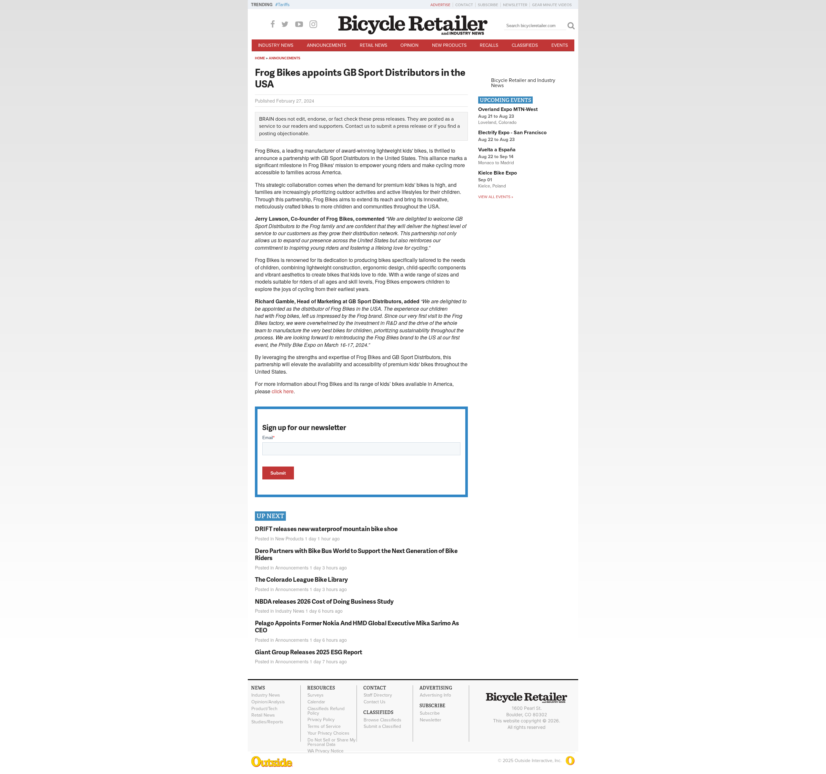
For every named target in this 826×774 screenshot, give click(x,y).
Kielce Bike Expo (497, 173)
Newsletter (515, 5)
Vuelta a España (497, 149)
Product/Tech (264, 708)
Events (559, 45)
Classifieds (525, 45)
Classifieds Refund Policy (326, 711)
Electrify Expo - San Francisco (512, 132)
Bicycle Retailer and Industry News (523, 83)
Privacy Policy (321, 719)
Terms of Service (324, 726)
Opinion (409, 45)
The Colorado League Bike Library (301, 579)
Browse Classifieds (382, 719)
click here (283, 391)
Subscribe (488, 5)
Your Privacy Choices (328, 733)
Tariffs (284, 4)
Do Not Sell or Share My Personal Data (331, 742)
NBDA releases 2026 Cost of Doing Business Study (324, 601)
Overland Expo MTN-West (508, 109)
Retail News (373, 45)
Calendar (316, 701)
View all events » (495, 197)
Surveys (315, 695)
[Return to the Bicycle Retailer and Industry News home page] (413, 33)
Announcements (326, 45)
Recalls (489, 45)
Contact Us (375, 701)
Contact (464, 5)
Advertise (440, 5)
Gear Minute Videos (552, 5)
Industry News (275, 45)
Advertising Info (435, 695)
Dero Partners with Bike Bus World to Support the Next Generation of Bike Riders (356, 554)
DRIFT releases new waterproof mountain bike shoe (326, 528)
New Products (449, 45)
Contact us (357, 126)
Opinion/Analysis (268, 701)
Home (260, 58)
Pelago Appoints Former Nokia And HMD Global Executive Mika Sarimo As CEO (357, 626)
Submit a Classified (382, 726)
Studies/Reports (267, 722)
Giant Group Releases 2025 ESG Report (308, 652)
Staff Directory (378, 695)
